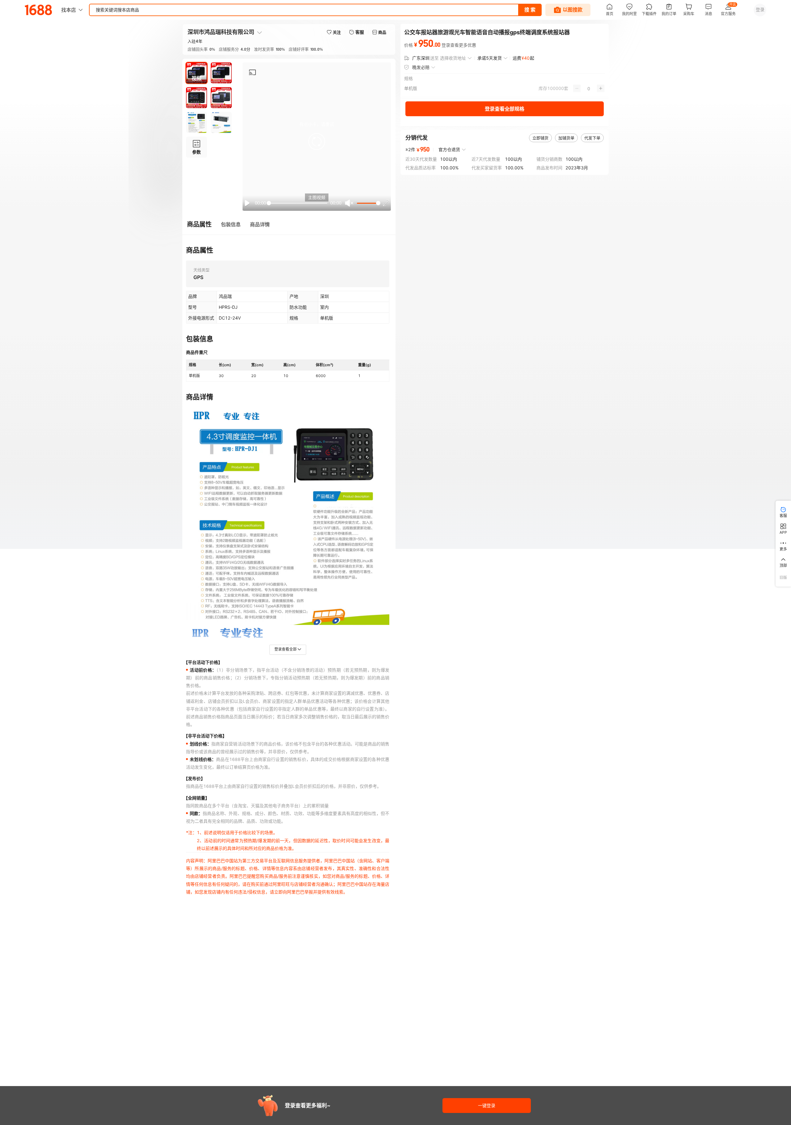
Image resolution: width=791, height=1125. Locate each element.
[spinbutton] (588, 88)
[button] (316, 141)
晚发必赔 (420, 67)
